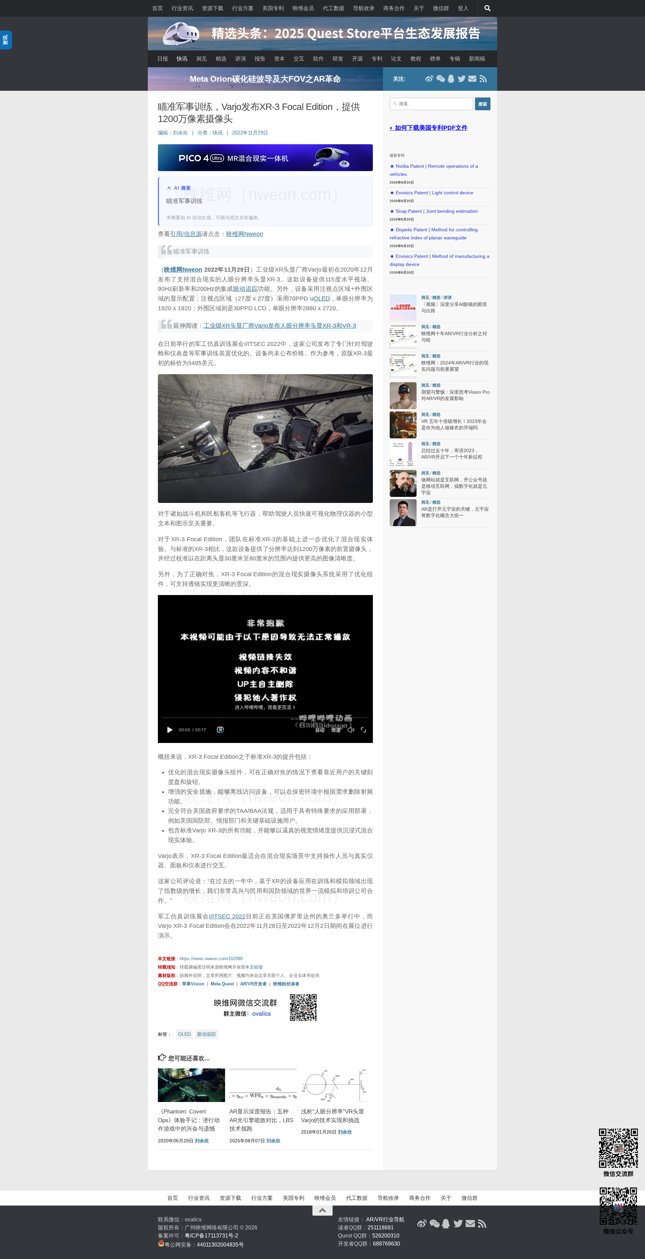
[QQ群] (451, 79)
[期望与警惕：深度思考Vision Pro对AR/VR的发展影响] (403, 395)
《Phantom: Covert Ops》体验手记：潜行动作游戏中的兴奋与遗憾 (189, 1120)
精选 (221, 59)
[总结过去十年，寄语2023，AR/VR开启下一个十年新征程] (403, 454)
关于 (419, 8)
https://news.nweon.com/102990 (211, 958)
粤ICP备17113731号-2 (211, 1235)
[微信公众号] (440, 79)
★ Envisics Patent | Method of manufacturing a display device (439, 260)
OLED (321, 298)
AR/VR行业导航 (385, 1219)
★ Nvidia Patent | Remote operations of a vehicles (434, 170)
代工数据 (333, 8)
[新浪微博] (429, 79)
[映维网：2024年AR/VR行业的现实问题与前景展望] (403, 366)
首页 (157, 8)
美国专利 (273, 8)
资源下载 (212, 8)
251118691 (381, 1227)
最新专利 (397, 155)
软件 (318, 59)
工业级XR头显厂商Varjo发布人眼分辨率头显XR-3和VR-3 (280, 325)
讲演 (240, 59)
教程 (416, 59)
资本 (279, 59)
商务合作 (394, 8)
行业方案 (243, 8)
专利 (377, 59)
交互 (299, 59)
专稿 (454, 59)
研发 (338, 59)
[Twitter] (462, 79)
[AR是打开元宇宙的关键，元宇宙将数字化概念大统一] (403, 512)
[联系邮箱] (472, 79)
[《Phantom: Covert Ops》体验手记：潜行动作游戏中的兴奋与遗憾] (191, 1085)
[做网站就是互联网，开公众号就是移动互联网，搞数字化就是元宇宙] (403, 483)
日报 (162, 59)
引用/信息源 (186, 234)
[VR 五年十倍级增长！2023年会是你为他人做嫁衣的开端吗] (403, 424)
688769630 (386, 1244)
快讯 (182, 59)
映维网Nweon (244, 234)
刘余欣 (180, 132)
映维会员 (303, 8)
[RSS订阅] (483, 79)
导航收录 (364, 8)
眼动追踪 (245, 288)
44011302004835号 (220, 1245)
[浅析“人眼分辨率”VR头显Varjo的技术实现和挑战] (334, 1085)
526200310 (385, 1235)
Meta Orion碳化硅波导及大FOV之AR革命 (265, 78)
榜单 (435, 59)
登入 (463, 8)
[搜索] (487, 8)
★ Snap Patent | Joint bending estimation (434, 211)
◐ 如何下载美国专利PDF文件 (429, 127)
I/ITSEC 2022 (227, 916)
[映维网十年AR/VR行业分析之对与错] (403, 337)
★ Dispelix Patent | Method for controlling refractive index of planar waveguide (434, 233)
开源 (357, 59)
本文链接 (254, 967)
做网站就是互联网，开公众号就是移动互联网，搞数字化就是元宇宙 (454, 486)
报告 (260, 59)
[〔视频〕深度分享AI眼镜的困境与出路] (403, 307)
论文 (396, 59)
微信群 (441, 8)
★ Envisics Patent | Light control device (431, 192)
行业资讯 (182, 8)
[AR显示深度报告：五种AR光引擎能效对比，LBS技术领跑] (263, 1085)
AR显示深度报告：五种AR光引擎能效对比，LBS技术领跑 (261, 1120)
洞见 (201, 59)
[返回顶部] (322, 1211)
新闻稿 (477, 59)
